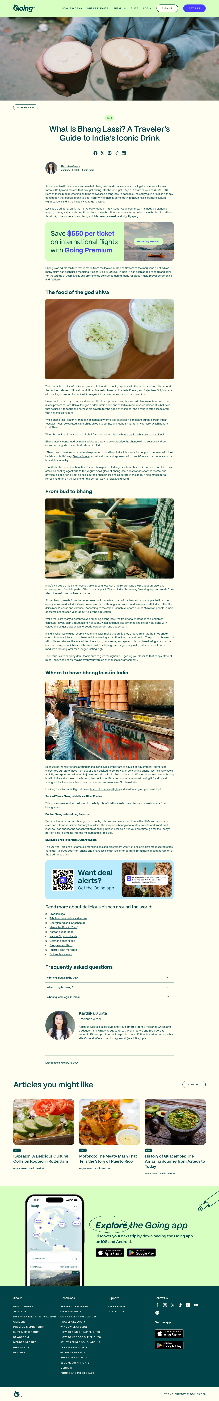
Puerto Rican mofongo (63, 950)
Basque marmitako (61, 945)
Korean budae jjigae (61, 932)
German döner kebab (62, 941)
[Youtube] (195, 1307)
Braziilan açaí (57, 914)
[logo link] (24, 8)
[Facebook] (157, 1307)
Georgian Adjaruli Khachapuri (67, 923)
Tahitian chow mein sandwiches (68, 918)
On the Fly (21, 107)
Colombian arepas (61, 954)
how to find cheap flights (105, 789)
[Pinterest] (157, 1314)
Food (32, 107)
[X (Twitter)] (172, 1307)
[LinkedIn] (188, 1307)
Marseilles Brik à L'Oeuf (63, 927)
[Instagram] (165, 1307)
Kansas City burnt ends (63, 936)
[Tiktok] (180, 1307)
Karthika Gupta (70, 166)
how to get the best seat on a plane (142, 434)
